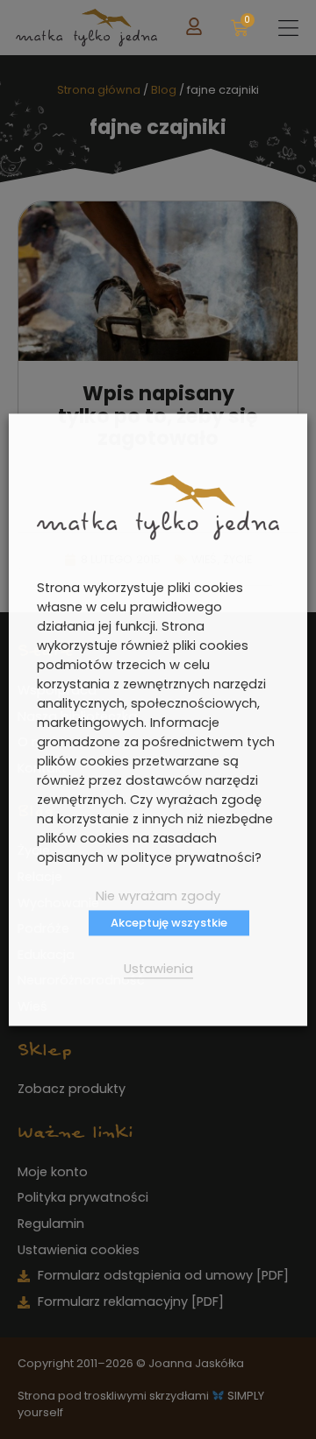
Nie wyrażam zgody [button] (158, 896)
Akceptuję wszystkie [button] (169, 922)
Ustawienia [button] (158, 968)
